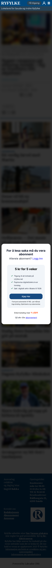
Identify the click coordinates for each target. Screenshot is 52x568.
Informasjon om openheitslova (26, 554)
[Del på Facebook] (21, 95)
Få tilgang (34, 3)
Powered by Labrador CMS (26, 563)
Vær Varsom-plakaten (37, 533)
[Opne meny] (49, 3)
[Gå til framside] (13, 3)
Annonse (9, 518)
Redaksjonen (11, 512)
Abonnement (11, 515)
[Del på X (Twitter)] (26, 95)
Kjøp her (26, 296)
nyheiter (8, 106)
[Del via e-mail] (30, 95)
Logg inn (44, 3)
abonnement (31, 317)
